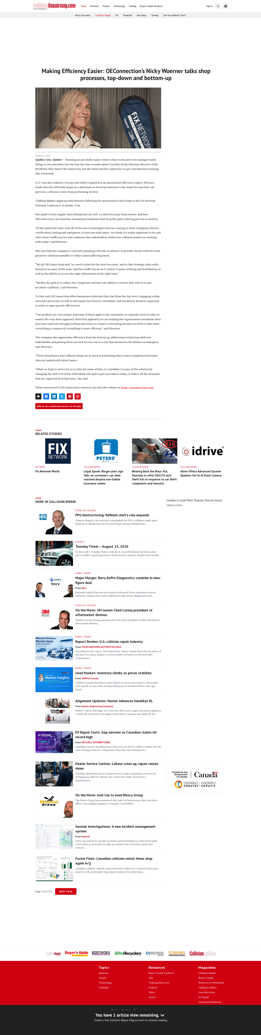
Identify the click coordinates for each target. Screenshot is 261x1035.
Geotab (86, 836)
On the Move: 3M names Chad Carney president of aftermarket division (113, 612)
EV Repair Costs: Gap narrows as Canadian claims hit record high (116, 734)
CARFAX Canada (90, 678)
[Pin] (70, 396)
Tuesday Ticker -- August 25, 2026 (101, 546)
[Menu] (226, 6)
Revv (84, 588)
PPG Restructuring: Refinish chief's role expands (112, 515)
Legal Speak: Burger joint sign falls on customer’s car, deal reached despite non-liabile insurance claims (103, 477)
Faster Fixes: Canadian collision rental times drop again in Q (113, 860)
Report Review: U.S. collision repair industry (109, 641)
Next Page (65, 891)
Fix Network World (47, 471)
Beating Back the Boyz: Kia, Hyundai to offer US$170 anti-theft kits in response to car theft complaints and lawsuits (154, 477)
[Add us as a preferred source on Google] (78, 396)
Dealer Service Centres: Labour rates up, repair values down (116, 766)
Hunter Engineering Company (97, 706)
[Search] (218, 6)
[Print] (38, 396)
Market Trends (83, 573)
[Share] (46, 396)
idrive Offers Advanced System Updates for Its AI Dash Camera (200, 473)
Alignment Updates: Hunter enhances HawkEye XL (114, 701)
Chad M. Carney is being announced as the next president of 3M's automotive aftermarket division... (117, 621)
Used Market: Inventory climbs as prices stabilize (113, 673)
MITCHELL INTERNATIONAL (96, 742)
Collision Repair (92, 467)
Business (79, 542)
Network (40, 467)
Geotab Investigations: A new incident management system (115, 828)
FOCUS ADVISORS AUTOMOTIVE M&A (101, 646)
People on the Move (85, 510)
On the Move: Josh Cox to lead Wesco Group (109, 795)
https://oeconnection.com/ (137, 387)
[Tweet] (62, 396)
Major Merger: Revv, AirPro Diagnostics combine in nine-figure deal (118, 580)
